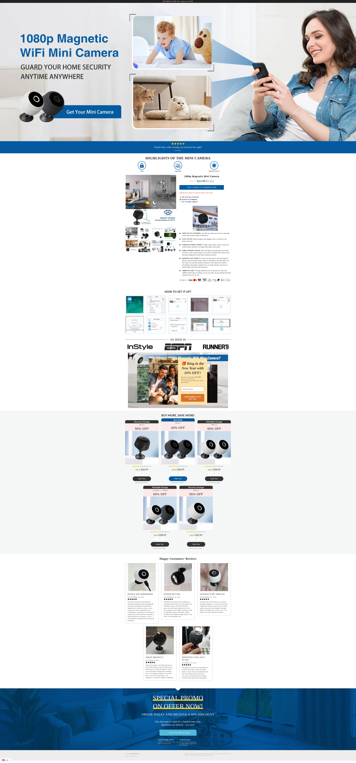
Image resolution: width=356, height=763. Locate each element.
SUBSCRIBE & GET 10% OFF (192, 398)
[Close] (205, 360)
